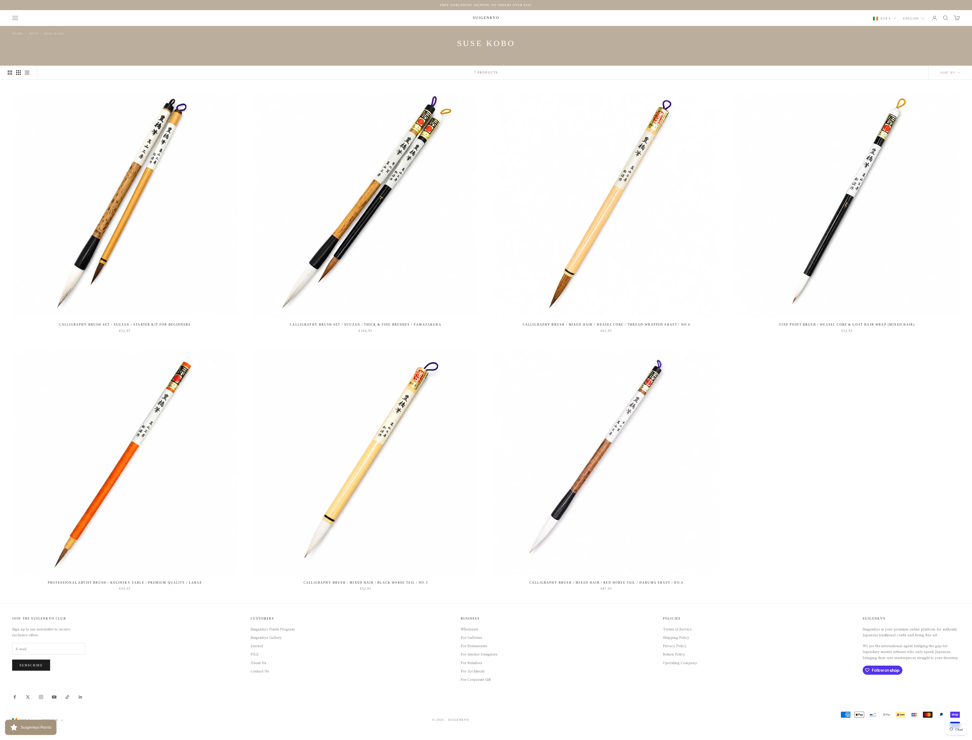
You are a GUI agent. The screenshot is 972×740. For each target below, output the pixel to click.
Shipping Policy (676, 637)
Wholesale (469, 628)
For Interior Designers (479, 654)
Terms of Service (677, 628)
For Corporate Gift (476, 679)
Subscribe (31, 665)
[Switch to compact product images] (27, 72)
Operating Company (680, 662)
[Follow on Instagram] (41, 697)
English (911, 18)
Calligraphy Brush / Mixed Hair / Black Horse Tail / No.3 (365, 582)
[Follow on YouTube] (54, 697)
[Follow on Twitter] (27, 697)
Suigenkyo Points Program (273, 628)
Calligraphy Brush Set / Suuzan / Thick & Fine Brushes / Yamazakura (365, 324)
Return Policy (674, 654)
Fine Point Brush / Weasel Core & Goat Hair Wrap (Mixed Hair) (847, 324)
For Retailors (471, 662)
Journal (257, 645)
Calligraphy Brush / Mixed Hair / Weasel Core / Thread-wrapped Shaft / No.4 (606, 324)
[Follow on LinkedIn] (80, 697)
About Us (258, 662)
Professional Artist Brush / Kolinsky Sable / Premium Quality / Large (125, 582)
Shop (33, 33)
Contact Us (260, 670)
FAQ (254, 654)
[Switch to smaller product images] (18, 72)
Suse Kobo (54, 33)
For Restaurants (474, 645)
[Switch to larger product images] (10, 72)
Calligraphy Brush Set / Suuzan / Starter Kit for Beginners (125, 324)
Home (17, 33)
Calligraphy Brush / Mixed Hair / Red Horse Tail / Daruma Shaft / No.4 (606, 582)
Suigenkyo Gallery (266, 637)
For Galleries (471, 637)
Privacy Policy (674, 645)
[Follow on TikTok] (67, 697)
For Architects (472, 670)
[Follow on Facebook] (14, 697)
